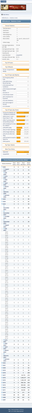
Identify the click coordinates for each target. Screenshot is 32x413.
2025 (4, 199)
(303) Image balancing (9, 132)
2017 (4, 375)
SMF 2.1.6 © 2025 (12, 411)
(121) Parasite (6, 106)
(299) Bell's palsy (7, 127)
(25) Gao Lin (6, 92)
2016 (4, 377)
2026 (4, 167)
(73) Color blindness (8, 100)
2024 (4, 201)
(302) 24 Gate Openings (9, 129)
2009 (4, 395)
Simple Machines (20, 411)
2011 (4, 390)
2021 (4, 365)
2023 (4, 204)
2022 (4, 363)
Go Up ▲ (22, 409)
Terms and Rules (15, 409)
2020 (4, 368)
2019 (4, 370)
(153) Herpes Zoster (8, 94)
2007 (4, 400)
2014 (4, 382)
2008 (4, 397)
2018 (4, 373)
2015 (4, 380)
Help (9, 409)
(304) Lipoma (6, 141)
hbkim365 (5, 152)
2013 (4, 385)
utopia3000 (19, 55)
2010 (4, 392)
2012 (4, 387)
